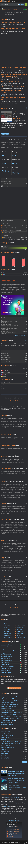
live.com (19, 635)
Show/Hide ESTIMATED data (12, 798)
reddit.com (20, 629)
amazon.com (20, 627)
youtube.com (20, 623)
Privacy (16, 842)
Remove (6, 806)
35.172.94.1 (4, 96)
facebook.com (8, 625)
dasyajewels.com (6, 653)
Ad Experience (14, 434)
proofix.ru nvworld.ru (7, 724)
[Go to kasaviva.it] (23, 9)
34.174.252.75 (5, 734)
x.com (5, 627)
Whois (14, 577)
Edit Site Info (5, 134)
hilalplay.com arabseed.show (10, 697)
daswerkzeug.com (6, 668)
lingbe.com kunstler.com (8, 706)
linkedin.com (20, 631)
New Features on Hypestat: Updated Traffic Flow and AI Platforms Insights (16, 780)
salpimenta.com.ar (6, 657)
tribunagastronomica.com (8, 666)
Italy (4, 274)
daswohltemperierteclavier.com (10, 651)
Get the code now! (14, 820)
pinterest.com (8, 637)
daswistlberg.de (5, 658)
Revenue (14, 415)
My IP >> (24, 762)
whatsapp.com (21, 637)
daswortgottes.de (6, 655)
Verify (14, 540)
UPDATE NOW (14, 400)
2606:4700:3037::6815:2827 (9, 747)
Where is (14, 456)
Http (14, 558)
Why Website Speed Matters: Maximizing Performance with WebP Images (16, 773)
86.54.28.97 (4, 749)
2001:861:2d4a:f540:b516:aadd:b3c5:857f (13, 741)
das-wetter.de (5, 664)
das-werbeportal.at (6, 660)
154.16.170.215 (5, 759)
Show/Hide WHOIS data (10, 803)
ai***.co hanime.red (7, 710)
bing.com (6, 631)
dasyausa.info (5, 649)
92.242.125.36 (5, 737)
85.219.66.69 (4, 739)
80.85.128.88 (4, 753)
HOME (13, 1)
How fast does (14, 469)
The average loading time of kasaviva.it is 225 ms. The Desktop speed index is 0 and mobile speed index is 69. (13, 473)
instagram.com (21, 625)
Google (14, 504)
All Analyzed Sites (5, 842)
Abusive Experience (14, 445)
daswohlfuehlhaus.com (7, 645)
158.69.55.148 (5, 751)
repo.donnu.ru (5, 662)
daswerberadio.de (6, 672)
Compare (21, 4)
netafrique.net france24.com (10, 718)
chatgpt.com (7, 633)
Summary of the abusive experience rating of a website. (13, 449)
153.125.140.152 (5, 745)
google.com (7, 623)
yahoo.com (20, 633)
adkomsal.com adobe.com (9, 699)
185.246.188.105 (5, 757)
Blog (12, 842)
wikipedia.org (7, 635)
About (20, 842)
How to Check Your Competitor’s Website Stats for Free (17, 787)
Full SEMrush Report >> (21, 335)
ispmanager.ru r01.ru (7, 703)
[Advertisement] (14, 51)
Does (14, 481)
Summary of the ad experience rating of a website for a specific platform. (12, 438)
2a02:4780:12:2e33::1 (7, 735)
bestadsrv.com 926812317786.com (11, 701)
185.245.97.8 (4, 755)
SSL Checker (14, 520)
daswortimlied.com (6, 647)
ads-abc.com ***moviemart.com (11, 716)
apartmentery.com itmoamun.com (11, 712)
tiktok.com (7, 629)
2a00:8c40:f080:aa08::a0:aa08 (10, 743)
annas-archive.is (5, 670)
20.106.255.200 (5, 732)
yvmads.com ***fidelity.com (9, 705)
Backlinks (7, 341)
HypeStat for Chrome (15, 688)
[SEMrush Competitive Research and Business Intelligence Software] (8, 281)
